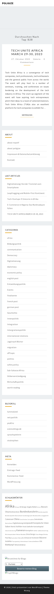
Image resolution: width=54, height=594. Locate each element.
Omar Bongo (30, 534)
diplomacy (12, 266)
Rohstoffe (21, 538)
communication (14, 249)
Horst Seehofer (28, 526)
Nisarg (27, 590)
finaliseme (12, 295)
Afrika (9, 506)
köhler (35, 530)
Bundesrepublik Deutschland (13, 516)
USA (40, 541)
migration (11, 347)
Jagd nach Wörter (15, 341)
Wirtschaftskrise (20, 545)
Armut (39, 507)
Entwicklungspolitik (16, 284)
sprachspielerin (14, 434)
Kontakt (11, 160)
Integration (12, 324)
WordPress (37, 587)
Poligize (7, 3)
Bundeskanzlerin (29, 511)
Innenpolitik (12, 318)
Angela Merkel (32, 507)
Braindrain (16, 512)
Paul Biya (8, 538)
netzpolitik (12, 417)
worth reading (13, 387)
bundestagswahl (28, 516)
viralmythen (12, 440)
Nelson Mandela (21, 534)
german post (13, 307)
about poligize (13, 148)
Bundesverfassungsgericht (40, 516)
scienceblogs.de (14, 429)
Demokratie (38, 519)
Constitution (23, 519)
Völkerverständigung (16, 376)
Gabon (7, 526)
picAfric (10, 423)
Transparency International (20, 541)
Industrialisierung (10, 530)
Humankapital (38, 526)
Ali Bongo (23, 507)
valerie (37, 59)
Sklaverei (42, 537)
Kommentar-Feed (15, 476)
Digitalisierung (14, 261)
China (16, 519)
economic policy (14, 272)
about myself (13, 142)
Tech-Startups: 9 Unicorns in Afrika (22, 199)
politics (10, 358)
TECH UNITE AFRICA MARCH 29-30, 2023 (27, 52)
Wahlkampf (9, 544)
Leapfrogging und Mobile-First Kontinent (26, 193)
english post (12, 278)
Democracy (12, 255)
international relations (17, 336)
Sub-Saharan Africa (15, 370)
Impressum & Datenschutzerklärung (23, 154)
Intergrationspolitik (16, 330)
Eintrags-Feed (13, 470)
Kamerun (20, 530)
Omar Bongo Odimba (42, 534)
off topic (11, 353)
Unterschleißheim (33, 541)
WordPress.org (13, 481)
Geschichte (12, 313)
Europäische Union (41, 523)
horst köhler (16, 526)
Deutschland (8, 523)
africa (9, 238)
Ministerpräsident (10, 534)
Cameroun (9, 519)
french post (12, 301)
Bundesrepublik (43, 512)
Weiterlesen (28, 115)
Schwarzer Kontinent (31, 538)
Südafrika (8, 541)
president (15, 538)
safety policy (13, 364)
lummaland (12, 411)
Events (10, 289)
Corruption (31, 519)
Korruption (29, 530)
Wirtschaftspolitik (15, 382)
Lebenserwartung (43, 530)
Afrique (17, 507)
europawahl (28, 523)
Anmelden (11, 464)
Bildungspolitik (14, 243)
